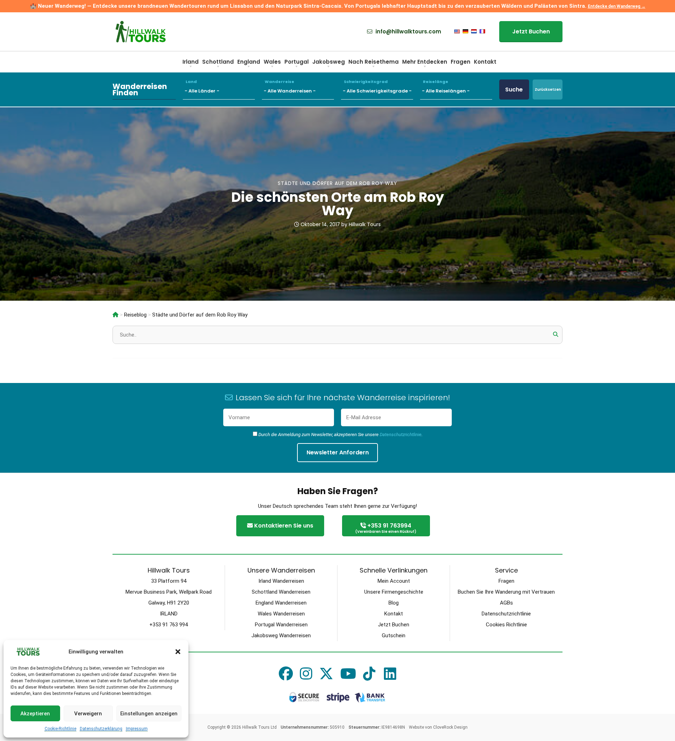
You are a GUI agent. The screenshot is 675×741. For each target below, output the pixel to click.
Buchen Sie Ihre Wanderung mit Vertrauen (506, 592)
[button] (177, 651)
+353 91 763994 (385, 528)
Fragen (460, 61)
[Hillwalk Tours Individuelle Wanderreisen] (115, 315)
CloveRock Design (450, 727)
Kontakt (485, 61)
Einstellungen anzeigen (149, 713)
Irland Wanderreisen (281, 581)
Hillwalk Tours (365, 224)
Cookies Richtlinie (506, 624)
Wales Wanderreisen (281, 614)
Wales (272, 61)
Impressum (137, 728)
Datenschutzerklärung (101, 728)
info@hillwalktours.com (407, 31)
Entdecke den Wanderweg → (616, 6)
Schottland (218, 61)
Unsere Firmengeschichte (393, 592)
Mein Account (394, 581)
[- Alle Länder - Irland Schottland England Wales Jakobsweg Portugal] (222, 89)
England (248, 61)
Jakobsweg (328, 61)
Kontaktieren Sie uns (283, 526)
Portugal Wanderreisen (281, 624)
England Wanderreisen (281, 603)
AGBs (506, 603)
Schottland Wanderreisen (281, 592)
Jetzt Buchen (531, 31)
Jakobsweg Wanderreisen (281, 635)
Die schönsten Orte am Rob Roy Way (337, 204)
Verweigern (88, 713)
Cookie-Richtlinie (60, 728)
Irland (190, 61)
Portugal (296, 61)
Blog (393, 603)
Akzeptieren (35, 713)
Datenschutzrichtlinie (401, 434)
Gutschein (393, 635)
